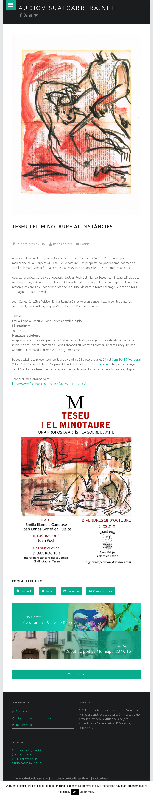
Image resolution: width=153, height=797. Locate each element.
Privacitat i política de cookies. (33, 718)
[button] (76, 124)
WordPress (75, 778)
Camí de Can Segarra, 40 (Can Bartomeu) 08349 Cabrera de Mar (26, 754)
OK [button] (74, 791)
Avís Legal (22, 711)
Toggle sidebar (76, 674)
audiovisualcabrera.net (67, 8)
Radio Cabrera (62, 244)
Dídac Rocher (100, 364)
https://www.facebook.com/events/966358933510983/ (49, 383)
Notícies (85, 244)
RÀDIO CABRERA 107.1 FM (27, 763)
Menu (11, 5)
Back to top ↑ (100, 778)
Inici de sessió (24, 724)
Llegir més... (87, 791)
